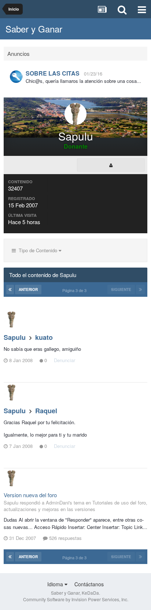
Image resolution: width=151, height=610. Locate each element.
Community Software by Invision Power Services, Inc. (75, 599)
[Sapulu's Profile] (111, 165)
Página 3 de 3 (75, 290)
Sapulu (15, 337)
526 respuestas (65, 537)
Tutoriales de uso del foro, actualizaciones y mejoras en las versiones (75, 506)
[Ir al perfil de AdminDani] (16, 76)
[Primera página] (10, 289)
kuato (44, 337)
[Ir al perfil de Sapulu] (12, 319)
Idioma (56, 584)
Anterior (28, 289)
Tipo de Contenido (37, 250)
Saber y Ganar (33, 28)
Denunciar (64, 360)
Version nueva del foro (30, 495)
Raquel (46, 410)
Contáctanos (89, 584)
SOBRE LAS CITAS (53, 73)
